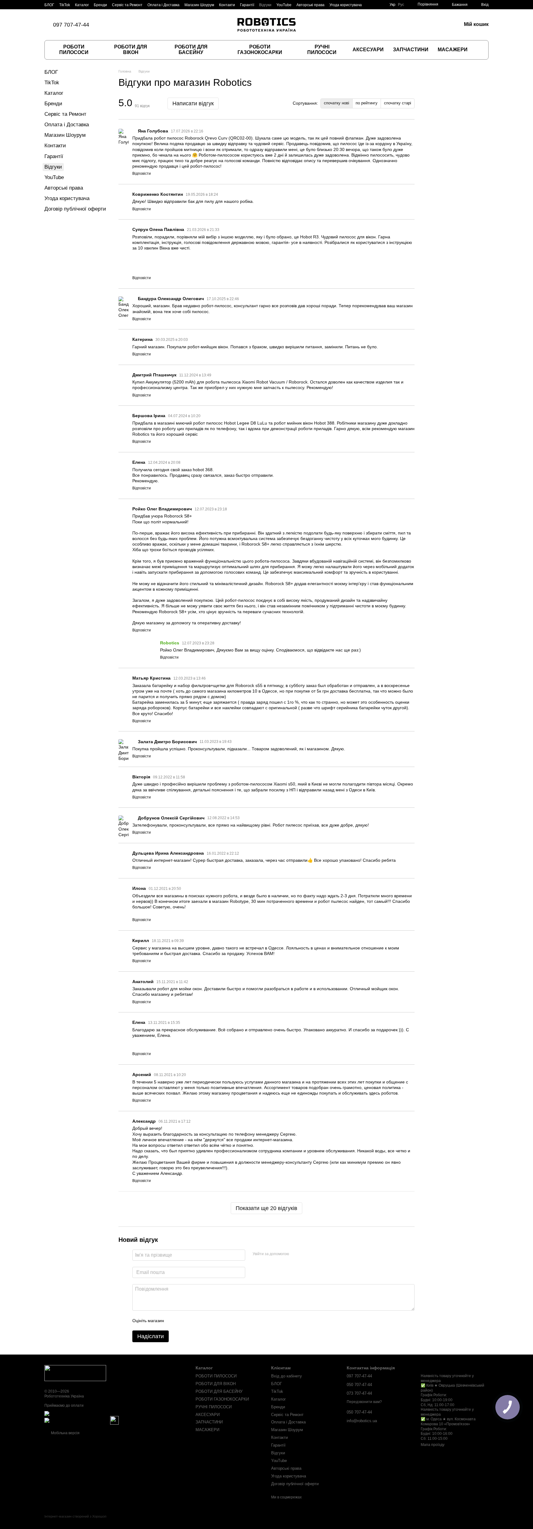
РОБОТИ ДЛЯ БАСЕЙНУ (191, 49)
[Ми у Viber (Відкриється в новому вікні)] (132, 24)
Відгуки (265, 5)
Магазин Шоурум (199, 5)
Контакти (227, 5)
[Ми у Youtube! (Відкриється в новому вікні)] (147, 24)
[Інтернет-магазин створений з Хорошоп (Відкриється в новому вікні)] (75, 1521)
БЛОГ (49, 5)
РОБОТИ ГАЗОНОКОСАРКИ (260, 49)
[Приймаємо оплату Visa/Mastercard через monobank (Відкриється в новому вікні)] (92, 1413)
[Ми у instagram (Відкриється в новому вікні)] (124, 24)
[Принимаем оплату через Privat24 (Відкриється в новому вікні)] (76, 1420)
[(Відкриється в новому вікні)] (114, 1420)
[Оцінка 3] (194, 1320)
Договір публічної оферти (75, 209)
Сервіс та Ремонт (127, 5)
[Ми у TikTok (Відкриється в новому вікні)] (110, 24)
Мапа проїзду (432, 1445)
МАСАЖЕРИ (453, 49)
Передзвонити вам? (364, 1402)
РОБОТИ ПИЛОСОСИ (74, 49)
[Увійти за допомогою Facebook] (296, 1254)
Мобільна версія (65, 1433)
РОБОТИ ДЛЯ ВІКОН (130, 49)
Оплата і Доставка (163, 5)
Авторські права (310, 5)
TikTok (64, 5)
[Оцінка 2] (184, 1320)
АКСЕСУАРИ (368, 49)
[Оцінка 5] (214, 1320)
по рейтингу (367, 103)
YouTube (283, 5)
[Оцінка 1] (174, 1320)
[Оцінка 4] (204, 1320)
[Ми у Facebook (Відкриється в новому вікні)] (117, 24)
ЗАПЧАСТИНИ (410, 49)
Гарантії (247, 5)
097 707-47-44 (71, 24)
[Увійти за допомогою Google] (305, 1254)
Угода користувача (345, 5)
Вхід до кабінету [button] (286, 1376)
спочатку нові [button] (336, 103)
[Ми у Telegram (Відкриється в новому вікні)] (139, 24)
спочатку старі (397, 103)
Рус (401, 4)
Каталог (82, 5)
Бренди (100, 5)
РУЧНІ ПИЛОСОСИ (322, 49)
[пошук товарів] (478, 50)
